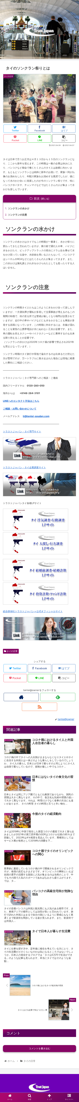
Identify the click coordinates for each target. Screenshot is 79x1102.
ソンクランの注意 (17, 214)
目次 (37, 198)
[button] (71, 616)
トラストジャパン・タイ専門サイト (22, 431)
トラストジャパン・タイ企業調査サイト (24, 467)
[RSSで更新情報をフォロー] (39, 707)
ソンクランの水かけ (18, 208)
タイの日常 (12, 651)
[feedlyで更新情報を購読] (57, 697)
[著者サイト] (21, 697)
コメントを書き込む (39, 1048)
